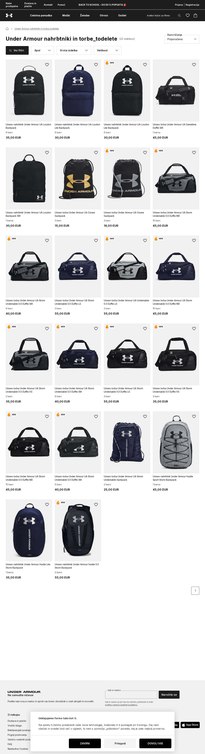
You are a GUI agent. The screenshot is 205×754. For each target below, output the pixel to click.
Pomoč (61, 4)
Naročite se (169, 694)
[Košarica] (195, 15)
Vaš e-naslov (114, 690)
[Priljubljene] (188, 15)
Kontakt (48, 4)
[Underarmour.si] (9, 15)
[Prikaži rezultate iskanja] (179, 15)
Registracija (192, 4)
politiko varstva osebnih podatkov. (121, 705)
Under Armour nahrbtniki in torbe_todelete (37, 28)
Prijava (179, 4)
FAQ (10, 744)
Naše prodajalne (12, 5)
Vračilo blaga (15, 725)
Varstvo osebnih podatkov (22, 739)
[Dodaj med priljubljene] (47, 64)
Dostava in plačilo (30, 5)
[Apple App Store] (190, 725)
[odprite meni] (55, 15)
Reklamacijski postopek (20, 730)
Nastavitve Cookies (18, 748)
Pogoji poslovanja (17, 734)
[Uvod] (7, 28)
